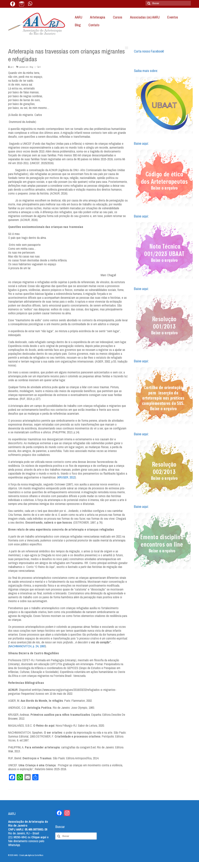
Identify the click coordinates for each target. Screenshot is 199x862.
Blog (31, 67)
